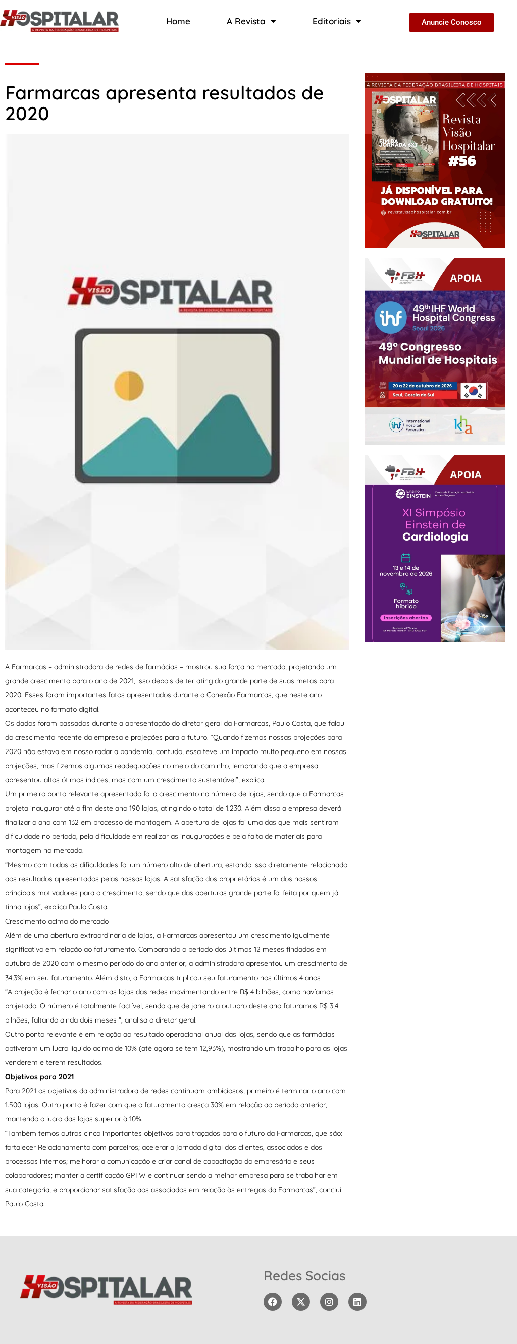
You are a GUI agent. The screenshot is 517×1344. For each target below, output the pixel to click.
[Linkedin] (357, 1302)
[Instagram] (329, 1302)
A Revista (246, 21)
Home (178, 21)
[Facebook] (273, 1302)
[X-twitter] (301, 1302)
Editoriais (332, 21)
